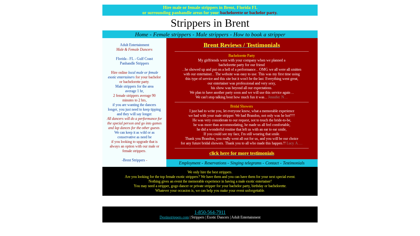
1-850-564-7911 (210, 212)
